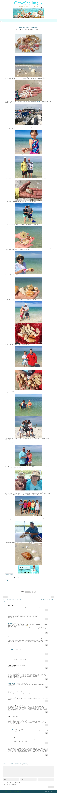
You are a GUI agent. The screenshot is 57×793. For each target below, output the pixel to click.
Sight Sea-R (38, 101)
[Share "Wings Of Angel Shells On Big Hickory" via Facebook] (26, 592)
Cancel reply (24, 763)
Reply (46, 609)
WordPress (19, 791)
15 (40, 29)
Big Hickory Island (35, 29)
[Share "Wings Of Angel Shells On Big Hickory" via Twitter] (28, 592)
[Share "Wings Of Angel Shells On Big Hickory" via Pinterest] (32, 592)
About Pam (43, 791)
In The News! (52, 791)
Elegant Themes (10, 791)
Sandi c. (10, 623)
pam (20, 29)
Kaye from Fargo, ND (16, 763)
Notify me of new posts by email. (10, 784)
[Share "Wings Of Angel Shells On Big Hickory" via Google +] (30, 592)
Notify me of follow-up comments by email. (12, 782)
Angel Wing (30, 29)
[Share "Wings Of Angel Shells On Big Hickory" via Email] (35, 592)
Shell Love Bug (49, 791)
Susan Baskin (11, 673)
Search (46, 791)
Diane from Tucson (13, 683)
